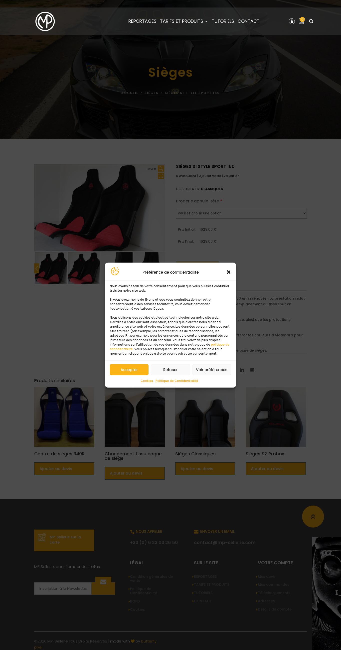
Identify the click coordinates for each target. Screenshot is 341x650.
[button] (228, 272)
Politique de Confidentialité (177, 381)
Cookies (147, 381)
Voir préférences (211, 369)
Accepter (129, 369)
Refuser (170, 369)
